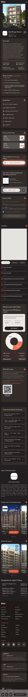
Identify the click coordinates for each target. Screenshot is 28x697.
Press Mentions (19, 614)
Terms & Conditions (5, 616)
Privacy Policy (4, 618)
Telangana (3, 636)
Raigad (17, 634)
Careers (3, 614)
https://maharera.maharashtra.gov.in (12, 383)
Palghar (3, 634)
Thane (2, 629)
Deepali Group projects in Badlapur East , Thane (8, 589)
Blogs (16, 612)
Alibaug (17, 629)
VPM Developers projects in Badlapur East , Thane (8, 592)
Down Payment (18, 320)
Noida (17, 632)
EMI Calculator (18, 616)
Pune (17, 627)
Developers (18, 609)
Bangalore (3, 632)
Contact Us (4, 612)
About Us (3, 609)
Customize (14, 328)
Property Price (8, 320)
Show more (5, 595)
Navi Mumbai (4, 627)
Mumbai (18, 625)
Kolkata (3, 625)
